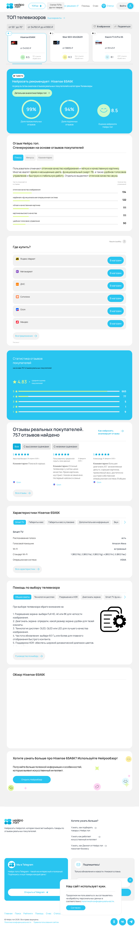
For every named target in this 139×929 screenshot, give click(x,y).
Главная (8, 913)
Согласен (76, 907)
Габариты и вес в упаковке (61, 522)
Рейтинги (28, 913)
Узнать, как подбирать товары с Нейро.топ (82, 829)
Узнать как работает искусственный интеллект (84, 838)
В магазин (115, 260)
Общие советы (22, 597)
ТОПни (35, 5)
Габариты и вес (36, 522)
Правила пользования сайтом (46, 922)
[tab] (19, 522)
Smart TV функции (114, 597)
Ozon (18, 482)
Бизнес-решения (67, 5)
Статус (110, 5)
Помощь (86, 5)
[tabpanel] (69, 546)
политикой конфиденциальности (98, 901)
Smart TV (19, 522)
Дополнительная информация (94, 522)
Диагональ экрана (91, 597)
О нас (95, 5)
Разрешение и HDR (68, 597)
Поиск (18, 913)
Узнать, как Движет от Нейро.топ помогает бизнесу (87, 847)
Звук (116, 522)
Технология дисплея (44, 597)
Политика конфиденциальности (17, 922)
